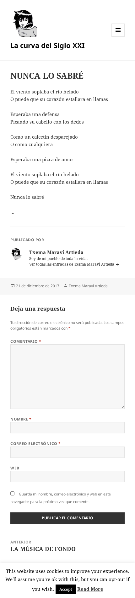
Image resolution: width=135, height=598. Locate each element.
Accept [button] (65, 589)
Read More (90, 589)
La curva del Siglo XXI (47, 45)
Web (14, 468)
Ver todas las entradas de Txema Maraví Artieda (72, 264)
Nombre (21, 419)
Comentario (25, 341)
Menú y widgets (118, 36)
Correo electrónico (35, 443)
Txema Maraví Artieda (88, 285)
